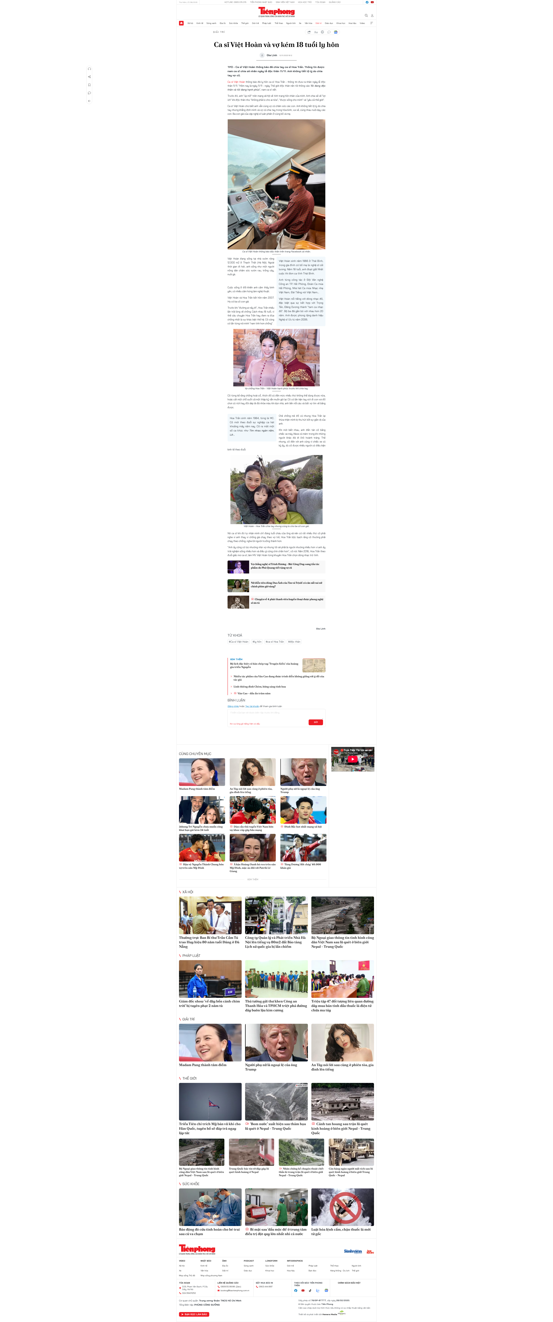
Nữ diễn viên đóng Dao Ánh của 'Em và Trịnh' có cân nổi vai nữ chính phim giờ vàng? (286, 584)
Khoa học (341, 23)
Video (362, 23)
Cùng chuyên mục (195, 754)
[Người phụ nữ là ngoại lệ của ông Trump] (303, 772)
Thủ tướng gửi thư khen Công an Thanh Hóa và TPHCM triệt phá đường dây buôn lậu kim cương (276, 1005)
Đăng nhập (233, 706)
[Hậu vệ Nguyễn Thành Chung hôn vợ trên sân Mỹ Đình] (202, 848)
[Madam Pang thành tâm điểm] (202, 772)
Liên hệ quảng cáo (227, 1283)
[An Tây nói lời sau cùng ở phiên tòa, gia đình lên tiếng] (253, 772)
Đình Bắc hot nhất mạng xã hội (303, 826)
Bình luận (89, 93)
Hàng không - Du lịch (340, 1270)
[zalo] (319, 1290)
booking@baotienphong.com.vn (235, 1290)
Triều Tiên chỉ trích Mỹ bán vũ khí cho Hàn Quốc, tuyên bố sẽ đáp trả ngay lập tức (210, 1128)
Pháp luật (266, 23)
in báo (322, 32)
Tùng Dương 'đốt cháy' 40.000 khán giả (300, 866)
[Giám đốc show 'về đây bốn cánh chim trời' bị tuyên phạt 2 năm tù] (210, 979)
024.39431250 (189, 1293)
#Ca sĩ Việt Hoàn (238, 641)
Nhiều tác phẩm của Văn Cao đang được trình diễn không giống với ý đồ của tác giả (279, 678)
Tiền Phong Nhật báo (261, 2)
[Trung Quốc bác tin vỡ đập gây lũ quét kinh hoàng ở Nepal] (251, 1152)
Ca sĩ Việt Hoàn (236, 81)
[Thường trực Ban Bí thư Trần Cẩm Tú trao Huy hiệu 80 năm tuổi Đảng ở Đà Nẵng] (210, 915)
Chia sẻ (89, 77)
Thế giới (245, 23)
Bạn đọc (312, 1270)
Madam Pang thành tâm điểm (197, 788)
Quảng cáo (335, 2)
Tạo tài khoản (252, 706)
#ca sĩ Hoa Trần (275, 641)
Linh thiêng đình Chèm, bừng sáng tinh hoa (260, 686)
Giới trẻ (255, 23)
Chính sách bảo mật (349, 1283)
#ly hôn (257, 641)
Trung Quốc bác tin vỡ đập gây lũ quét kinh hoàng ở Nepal (249, 1170)
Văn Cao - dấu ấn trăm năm (253, 693)
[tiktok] (311, 1290)
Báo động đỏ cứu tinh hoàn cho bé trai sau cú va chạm (209, 1231)
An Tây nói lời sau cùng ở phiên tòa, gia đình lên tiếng (251, 790)
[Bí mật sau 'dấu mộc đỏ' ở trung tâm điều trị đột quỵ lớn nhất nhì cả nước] (276, 1207)
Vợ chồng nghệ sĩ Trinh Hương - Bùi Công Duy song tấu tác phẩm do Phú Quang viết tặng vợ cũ (285, 565)
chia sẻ (309, 32)
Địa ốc (223, 23)
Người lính (291, 23)
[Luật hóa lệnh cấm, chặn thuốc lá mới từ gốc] (342, 1207)
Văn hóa (308, 23)
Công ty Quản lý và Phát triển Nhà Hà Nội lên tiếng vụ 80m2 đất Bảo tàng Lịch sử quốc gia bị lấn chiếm (275, 942)
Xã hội (190, 23)
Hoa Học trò (305, 2)
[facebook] (367, 2)
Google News (336, 32)
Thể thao (279, 23)
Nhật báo (206, 1261)
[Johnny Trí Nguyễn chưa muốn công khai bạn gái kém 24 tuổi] (202, 810)
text (316, 32)
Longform (271, 1261)
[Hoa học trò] (370, 1252)
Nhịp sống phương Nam (211, 1275)
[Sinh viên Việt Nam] (353, 1252)
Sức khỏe (233, 23)
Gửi (316, 722)
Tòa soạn (320, 2)
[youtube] (372, 2)
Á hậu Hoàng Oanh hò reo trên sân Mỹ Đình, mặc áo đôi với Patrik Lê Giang (253, 868)
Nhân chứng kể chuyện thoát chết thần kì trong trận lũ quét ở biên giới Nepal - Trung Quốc (301, 1172)
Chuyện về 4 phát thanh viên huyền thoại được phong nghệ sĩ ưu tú (287, 601)
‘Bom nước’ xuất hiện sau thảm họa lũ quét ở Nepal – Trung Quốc (275, 1126)
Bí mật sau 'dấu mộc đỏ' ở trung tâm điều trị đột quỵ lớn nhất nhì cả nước (276, 1231)
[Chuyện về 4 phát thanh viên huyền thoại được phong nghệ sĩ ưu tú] (238, 602)
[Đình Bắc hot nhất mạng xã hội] (303, 810)
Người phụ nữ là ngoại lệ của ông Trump (300, 790)
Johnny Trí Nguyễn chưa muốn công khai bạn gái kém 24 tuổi (201, 828)
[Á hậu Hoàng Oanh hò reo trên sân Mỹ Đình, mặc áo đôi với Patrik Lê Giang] (253, 848)
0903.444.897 (265, 1286)
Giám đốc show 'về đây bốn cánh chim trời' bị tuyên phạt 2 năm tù (209, 1003)
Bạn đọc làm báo (196, 1314)
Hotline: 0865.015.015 (235, 2)
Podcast (249, 1261)
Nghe (89, 69)
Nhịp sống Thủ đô (187, 1275)
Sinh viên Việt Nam (285, 2)
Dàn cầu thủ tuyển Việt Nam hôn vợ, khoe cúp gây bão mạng (251, 828)
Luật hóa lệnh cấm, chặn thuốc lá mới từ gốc (341, 1231)
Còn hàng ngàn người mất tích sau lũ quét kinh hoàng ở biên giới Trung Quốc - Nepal (351, 1172)
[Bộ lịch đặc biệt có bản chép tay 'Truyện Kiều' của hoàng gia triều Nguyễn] (313, 665)
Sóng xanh (211, 23)
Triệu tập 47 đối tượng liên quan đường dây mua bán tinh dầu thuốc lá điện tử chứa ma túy (342, 1005)
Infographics (295, 1261)
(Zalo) (238, 1286)
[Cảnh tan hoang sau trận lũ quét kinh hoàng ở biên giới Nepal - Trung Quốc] (342, 1101)
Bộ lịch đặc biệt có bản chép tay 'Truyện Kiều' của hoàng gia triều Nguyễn (264, 665)
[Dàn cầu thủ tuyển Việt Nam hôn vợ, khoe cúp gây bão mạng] (253, 810)
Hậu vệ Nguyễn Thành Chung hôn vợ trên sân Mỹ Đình (201, 866)
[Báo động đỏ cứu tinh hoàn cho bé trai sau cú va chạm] (210, 1207)
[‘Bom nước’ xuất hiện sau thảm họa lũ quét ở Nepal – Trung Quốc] (276, 1101)
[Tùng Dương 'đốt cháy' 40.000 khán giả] (303, 848)
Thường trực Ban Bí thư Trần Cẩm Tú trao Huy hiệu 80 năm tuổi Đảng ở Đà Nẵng (209, 942)
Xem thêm (371, 23)
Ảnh (224, 1261)
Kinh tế (200, 23)
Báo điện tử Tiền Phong (276, 12)
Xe (300, 23)
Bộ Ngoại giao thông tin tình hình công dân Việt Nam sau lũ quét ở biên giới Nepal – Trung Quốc (342, 942)
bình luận (329, 32)
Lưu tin (89, 85)
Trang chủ (181, 23)
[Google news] (328, 1290)
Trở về (89, 101)
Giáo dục (329, 23)
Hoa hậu (352, 23)
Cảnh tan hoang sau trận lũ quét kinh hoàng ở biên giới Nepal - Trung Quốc (340, 1128)
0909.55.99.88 (228, 1286)
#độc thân (294, 641)
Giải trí (319, 23)
